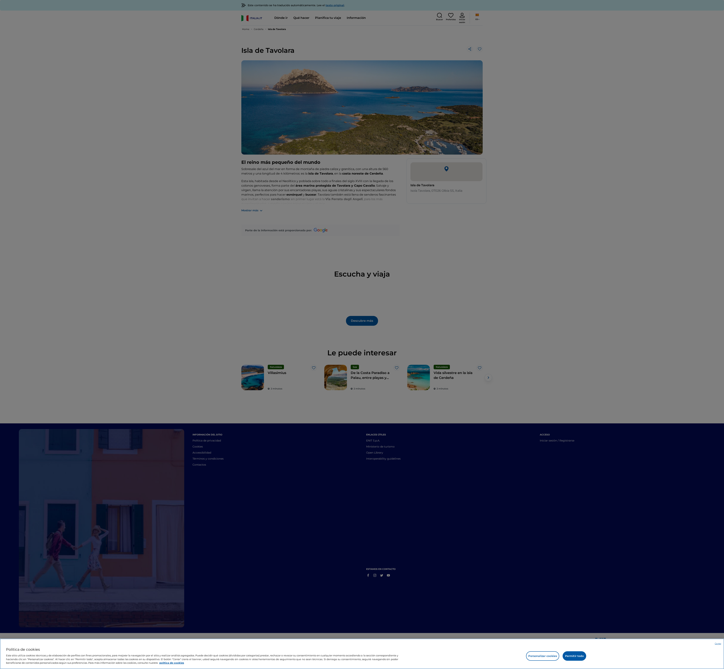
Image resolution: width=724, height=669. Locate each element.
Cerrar (718, 643)
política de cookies (171, 662)
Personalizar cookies (542, 656)
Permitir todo (574, 656)
